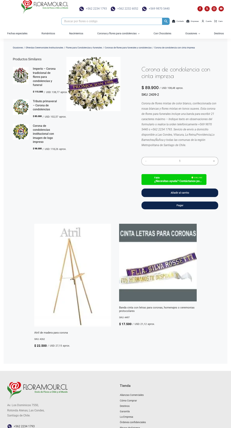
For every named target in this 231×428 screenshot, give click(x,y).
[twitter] (207, 8)
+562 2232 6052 (127, 8)
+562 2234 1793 (96, 8)
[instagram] (214, 8)
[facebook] (200, 8)
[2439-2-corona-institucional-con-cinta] (93, 84)
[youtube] (221, 8)
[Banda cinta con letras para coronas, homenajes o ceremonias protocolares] (158, 226)
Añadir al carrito (180, 192)
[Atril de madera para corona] (72, 226)
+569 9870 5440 (159, 8)
